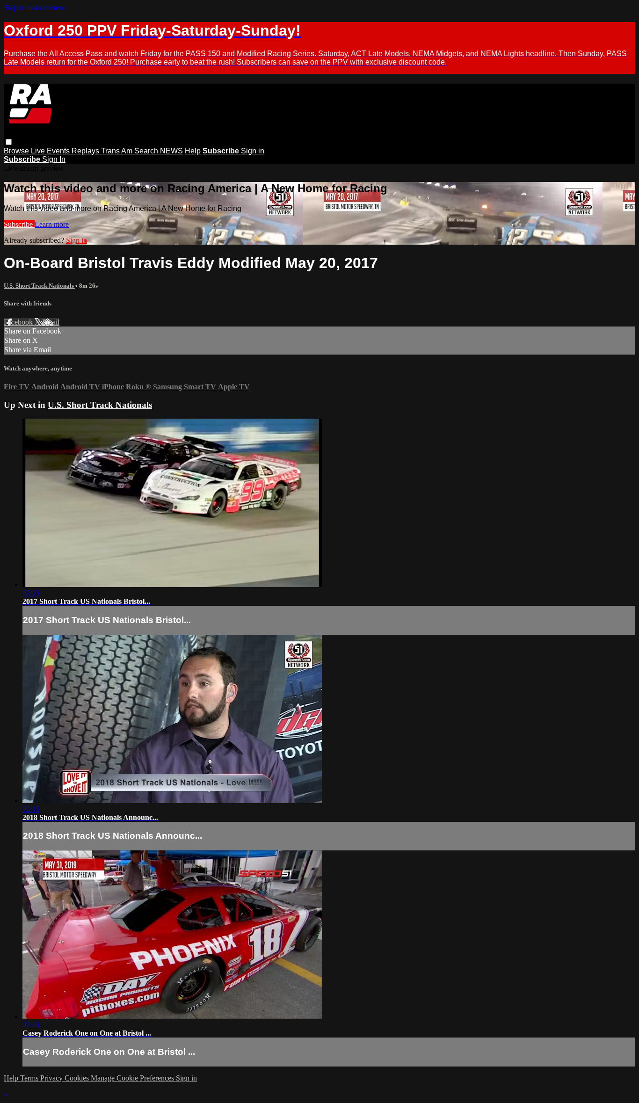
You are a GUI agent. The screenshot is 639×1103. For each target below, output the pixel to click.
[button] (9, 142)
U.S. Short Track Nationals (39, 285)
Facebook (19, 322)
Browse (17, 151)
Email (50, 322)
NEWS (171, 151)
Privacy (52, 1078)
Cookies (78, 1078)
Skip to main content (34, 8)
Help (193, 151)
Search (147, 151)
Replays (86, 151)
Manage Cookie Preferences (133, 1078)
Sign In (53, 159)
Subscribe (19, 224)
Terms (30, 1078)
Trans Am (117, 151)
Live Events (51, 151)
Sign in (252, 151)
